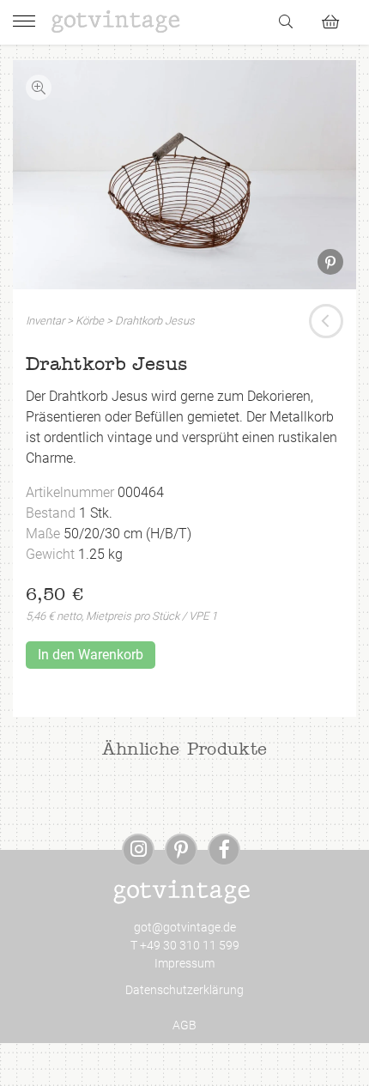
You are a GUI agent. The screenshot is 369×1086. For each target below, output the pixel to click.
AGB (184, 1025)
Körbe (90, 320)
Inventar (45, 320)
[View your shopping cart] (337, 19)
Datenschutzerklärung (184, 990)
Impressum (184, 963)
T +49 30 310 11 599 (184, 945)
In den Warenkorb (90, 654)
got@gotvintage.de (185, 927)
